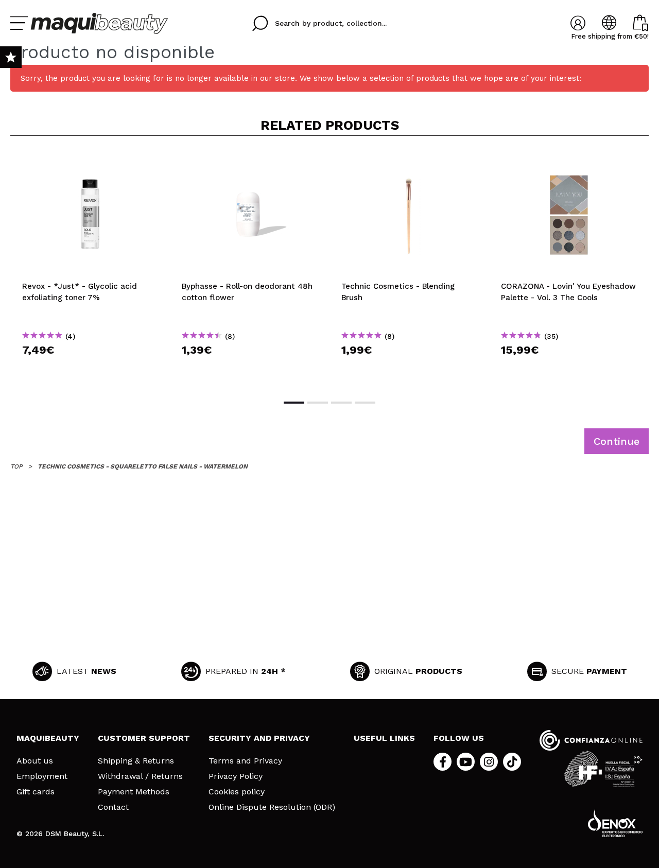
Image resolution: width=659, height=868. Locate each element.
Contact (113, 807)
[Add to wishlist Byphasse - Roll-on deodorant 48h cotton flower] (250, 160)
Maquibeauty (47, 738)
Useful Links (384, 738)
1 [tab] (294, 403)
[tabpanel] (90, 267)
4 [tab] (365, 403)
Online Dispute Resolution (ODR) (272, 807)
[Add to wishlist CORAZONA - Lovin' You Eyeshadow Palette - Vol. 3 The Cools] (569, 160)
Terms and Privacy (245, 761)
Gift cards (35, 792)
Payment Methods (133, 792)
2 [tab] (317, 403)
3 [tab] (341, 403)
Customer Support (144, 738)
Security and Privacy (259, 738)
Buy (90, 368)
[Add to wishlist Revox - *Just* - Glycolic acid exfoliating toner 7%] (90, 160)
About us (34, 761)
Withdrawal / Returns (140, 776)
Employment (41, 776)
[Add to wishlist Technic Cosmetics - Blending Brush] (409, 160)
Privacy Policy (236, 776)
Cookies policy (237, 792)
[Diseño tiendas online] (615, 823)
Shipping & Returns (136, 761)
